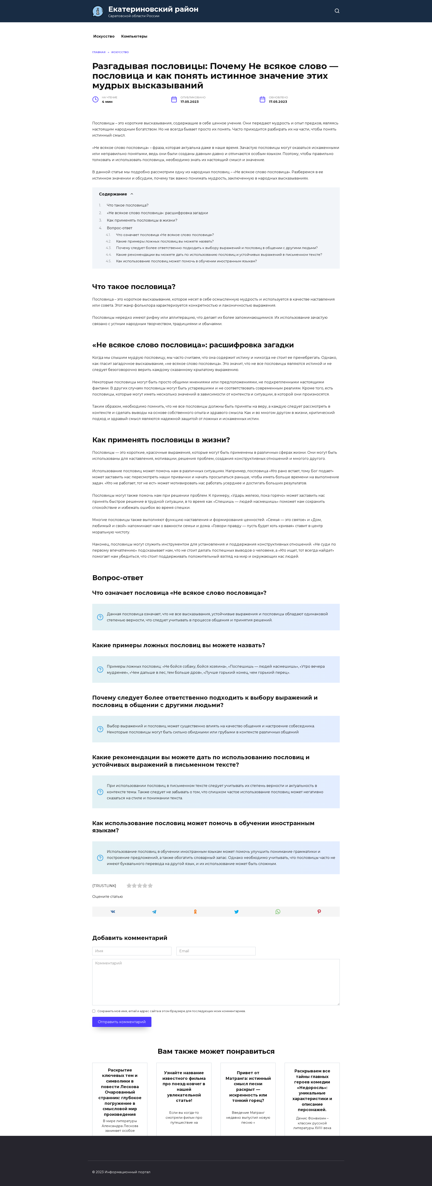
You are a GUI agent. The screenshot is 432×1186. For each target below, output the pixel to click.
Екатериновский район (153, 9)
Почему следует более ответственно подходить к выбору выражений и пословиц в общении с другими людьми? (217, 248)
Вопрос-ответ (119, 228)
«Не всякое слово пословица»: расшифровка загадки (157, 213)
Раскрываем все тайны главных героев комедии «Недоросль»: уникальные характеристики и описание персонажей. (312, 1090)
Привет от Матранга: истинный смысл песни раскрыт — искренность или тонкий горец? (248, 1086)
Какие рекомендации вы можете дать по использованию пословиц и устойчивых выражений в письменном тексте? (219, 255)
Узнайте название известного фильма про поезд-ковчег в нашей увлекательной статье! (184, 1086)
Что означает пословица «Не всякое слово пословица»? (165, 235)
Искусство (104, 36)
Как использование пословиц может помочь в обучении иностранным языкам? (186, 261)
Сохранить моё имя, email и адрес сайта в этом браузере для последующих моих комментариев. (171, 1011)
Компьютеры (134, 36)
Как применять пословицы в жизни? (142, 220)
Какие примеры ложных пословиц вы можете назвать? (165, 241)
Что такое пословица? (127, 205)
